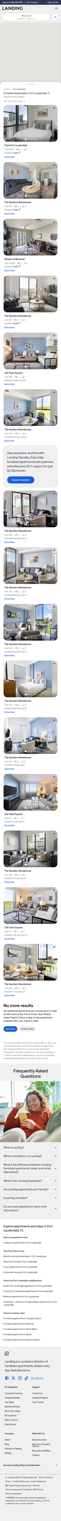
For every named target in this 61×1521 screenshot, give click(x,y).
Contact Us (37, 1393)
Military (8, 1453)
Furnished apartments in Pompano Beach (22, 1318)
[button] (26, 18)
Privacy (8, 1481)
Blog (7, 1444)
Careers (36, 1455)
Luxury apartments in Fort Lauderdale (20, 1267)
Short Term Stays (12, 1411)
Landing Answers (40, 1398)
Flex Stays (9, 1402)
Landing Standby (12, 1398)
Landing (7, 89)
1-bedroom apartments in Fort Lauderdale (22, 1242)
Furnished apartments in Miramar (19, 1323)
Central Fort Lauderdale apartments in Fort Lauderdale (28, 1291)
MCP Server (38, 1489)
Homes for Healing (13, 1449)
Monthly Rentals (12, 1407)
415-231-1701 (17, 2)
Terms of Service (46, 1477)
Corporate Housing (13, 1393)
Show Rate (9, 157)
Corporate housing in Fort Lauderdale (21, 1272)
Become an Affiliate (41, 1451)
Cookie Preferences (21, 1481)
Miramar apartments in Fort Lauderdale (21, 1296)
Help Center (53, 2)
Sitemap (36, 1485)
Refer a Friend (11, 1420)
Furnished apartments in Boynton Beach (22, 1339)
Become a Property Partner (41, 1445)
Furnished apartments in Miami (18, 1334)
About (7, 1440)
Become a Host (39, 1440)
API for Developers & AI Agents (18, 1489)
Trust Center (38, 1402)
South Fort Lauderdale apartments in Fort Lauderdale (28, 1286)
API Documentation (13, 1493)
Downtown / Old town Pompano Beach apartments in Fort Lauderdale (30, 1303)
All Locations (10, 1415)
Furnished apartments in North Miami (20, 1329)
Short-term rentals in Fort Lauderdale (20, 1261)
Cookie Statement (38, 1481)
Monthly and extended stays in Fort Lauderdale (25, 1256)
